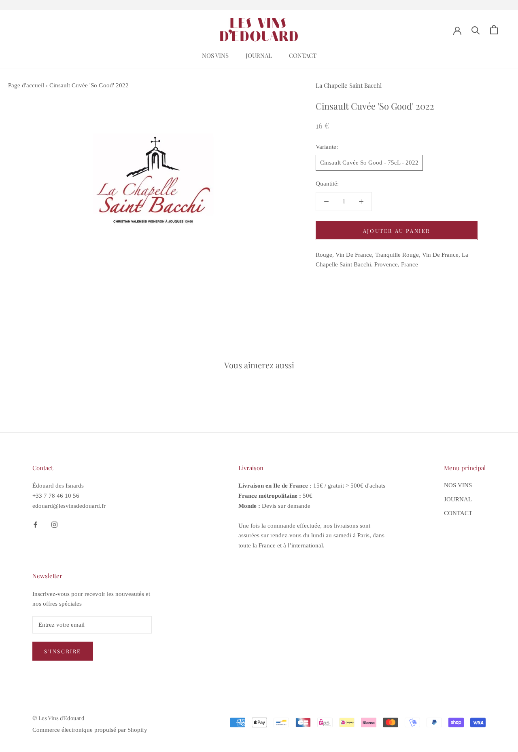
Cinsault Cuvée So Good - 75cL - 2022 (369, 162)
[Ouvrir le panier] (494, 29)
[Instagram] (54, 524)
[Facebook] (35, 524)
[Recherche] (475, 29)
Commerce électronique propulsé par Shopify (89, 730)
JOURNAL (259, 55)
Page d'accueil (26, 85)
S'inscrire (62, 651)
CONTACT (302, 55)
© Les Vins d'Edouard (58, 717)
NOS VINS (215, 55)
